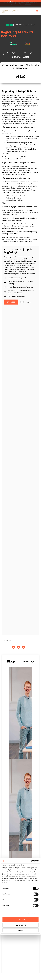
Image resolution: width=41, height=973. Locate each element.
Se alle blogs (28, 661)
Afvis (20, 930)
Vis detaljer (31, 913)
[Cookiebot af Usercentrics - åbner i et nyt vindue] (30, 861)
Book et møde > (26, 302)
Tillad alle (20, 919)
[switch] (36, 894)
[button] (37, 11)
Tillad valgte (20, 925)
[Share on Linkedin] (23, 647)
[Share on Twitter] (18, 647)
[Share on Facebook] (13, 647)
